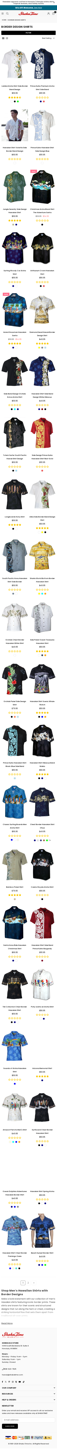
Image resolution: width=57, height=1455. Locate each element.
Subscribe (10, 1426)
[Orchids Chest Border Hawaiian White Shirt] (14, 617)
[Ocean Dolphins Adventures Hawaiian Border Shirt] (14, 1169)
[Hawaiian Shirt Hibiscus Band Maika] (42, 740)
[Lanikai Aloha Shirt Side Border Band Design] (14, 63)
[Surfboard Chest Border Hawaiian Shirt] (42, 1107)
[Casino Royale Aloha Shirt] (42, 864)
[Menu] (2, 13)
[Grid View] (3, 38)
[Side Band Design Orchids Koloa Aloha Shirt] (14, 371)
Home (4, 20)
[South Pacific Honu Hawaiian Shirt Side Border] (14, 556)
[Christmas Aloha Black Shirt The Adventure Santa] (42, 186)
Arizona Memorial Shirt (42, 1068)
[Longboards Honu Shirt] (14, 494)
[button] (53, 13)
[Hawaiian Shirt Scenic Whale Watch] (42, 679)
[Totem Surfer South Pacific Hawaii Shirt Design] (14, 433)
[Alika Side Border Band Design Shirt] (42, 494)
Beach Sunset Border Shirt (42, 1253)
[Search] (7, 13)
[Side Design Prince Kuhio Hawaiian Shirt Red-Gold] (42, 433)
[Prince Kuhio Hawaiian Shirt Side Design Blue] (42, 125)
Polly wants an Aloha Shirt (42, 1007)
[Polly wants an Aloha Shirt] (42, 984)
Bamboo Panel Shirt (14, 887)
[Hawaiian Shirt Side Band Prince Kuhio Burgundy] (42, 923)
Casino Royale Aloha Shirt (42, 887)
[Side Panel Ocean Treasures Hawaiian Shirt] (42, 617)
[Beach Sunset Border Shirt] (42, 1230)
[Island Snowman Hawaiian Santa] (14, 309)
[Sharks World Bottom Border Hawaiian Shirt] (42, 556)
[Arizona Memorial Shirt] (42, 1046)
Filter (28, 33)
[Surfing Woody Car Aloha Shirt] (14, 248)
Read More (7, 1323)
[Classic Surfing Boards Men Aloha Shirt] (14, 802)
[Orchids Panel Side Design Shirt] (14, 679)
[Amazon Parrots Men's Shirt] (14, 1107)
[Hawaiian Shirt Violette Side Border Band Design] (14, 125)
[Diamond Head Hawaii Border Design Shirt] (42, 309)
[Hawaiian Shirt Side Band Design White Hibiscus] (42, 371)
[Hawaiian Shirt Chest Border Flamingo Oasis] (14, 1230)
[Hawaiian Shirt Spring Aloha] (42, 1169)
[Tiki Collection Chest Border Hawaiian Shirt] (14, 984)
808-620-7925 (10, 1369)
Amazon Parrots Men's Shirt (15, 1130)
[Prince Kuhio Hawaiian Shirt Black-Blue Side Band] (14, 740)
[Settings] (48, 13)
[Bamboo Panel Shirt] (14, 864)
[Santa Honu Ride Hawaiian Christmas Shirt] (14, 923)
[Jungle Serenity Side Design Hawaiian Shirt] (14, 186)
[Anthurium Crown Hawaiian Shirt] (42, 248)
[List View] (7, 38)
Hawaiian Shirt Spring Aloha (42, 1191)
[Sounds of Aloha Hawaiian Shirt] (14, 1046)
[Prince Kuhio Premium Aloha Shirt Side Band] (42, 63)
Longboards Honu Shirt (15, 517)
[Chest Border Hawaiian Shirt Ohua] (42, 802)
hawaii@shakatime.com (12, 1375)
